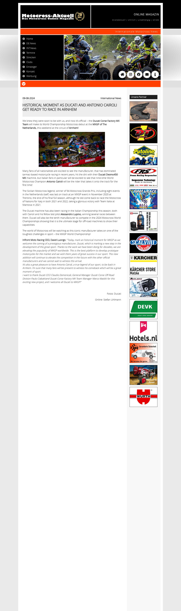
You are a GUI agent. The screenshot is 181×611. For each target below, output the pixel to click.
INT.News (31, 48)
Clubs (29, 62)
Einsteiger (31, 66)
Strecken (31, 57)
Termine (30, 52)
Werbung (31, 76)
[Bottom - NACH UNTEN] (24, 83)
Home (29, 38)
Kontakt (30, 71)
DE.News (31, 43)
